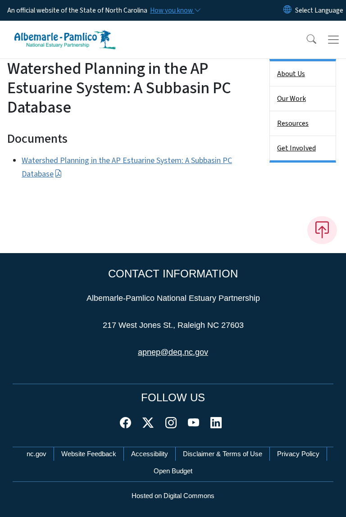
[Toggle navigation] (333, 39)
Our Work (291, 99)
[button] (305, 39)
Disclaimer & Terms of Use (222, 454)
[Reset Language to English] (287, 10)
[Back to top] (322, 230)
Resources (293, 123)
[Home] (65, 31)
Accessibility (149, 454)
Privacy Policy (298, 454)
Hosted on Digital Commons (173, 495)
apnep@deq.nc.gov (173, 352)
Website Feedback (88, 454)
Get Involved (296, 148)
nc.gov (36, 454)
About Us (291, 74)
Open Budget (173, 471)
